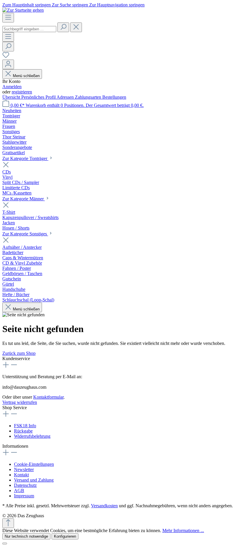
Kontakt (21, 474)
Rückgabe (23, 430)
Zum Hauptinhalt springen (27, 4)
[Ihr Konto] (8, 64)
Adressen (66, 97)
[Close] (4, 543)
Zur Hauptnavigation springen (117, 4)
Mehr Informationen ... (183, 530)
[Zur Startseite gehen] (23, 10)
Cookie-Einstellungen (34, 464)
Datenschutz (25, 485)
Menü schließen (26, 76)
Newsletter (24, 469)
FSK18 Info (25, 425)
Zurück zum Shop (19, 353)
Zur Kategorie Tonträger (25, 158)
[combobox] (29, 29)
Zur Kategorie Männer (23, 198)
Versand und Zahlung (34, 479)
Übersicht (11, 97)
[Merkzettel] (5, 56)
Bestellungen (114, 97)
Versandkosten (104, 505)
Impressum (24, 495)
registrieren (22, 91)
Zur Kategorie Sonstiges (25, 233)
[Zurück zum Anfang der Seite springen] (8, 523)
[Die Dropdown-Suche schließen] (76, 27)
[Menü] (8, 17)
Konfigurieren (65, 536)
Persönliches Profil (39, 97)
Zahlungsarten (88, 97)
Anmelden (12, 86)
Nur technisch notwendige (26, 536)
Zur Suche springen (70, 4)
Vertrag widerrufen (19, 402)
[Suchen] (63, 27)
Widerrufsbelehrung (32, 436)
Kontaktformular (48, 397)
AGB (19, 490)
